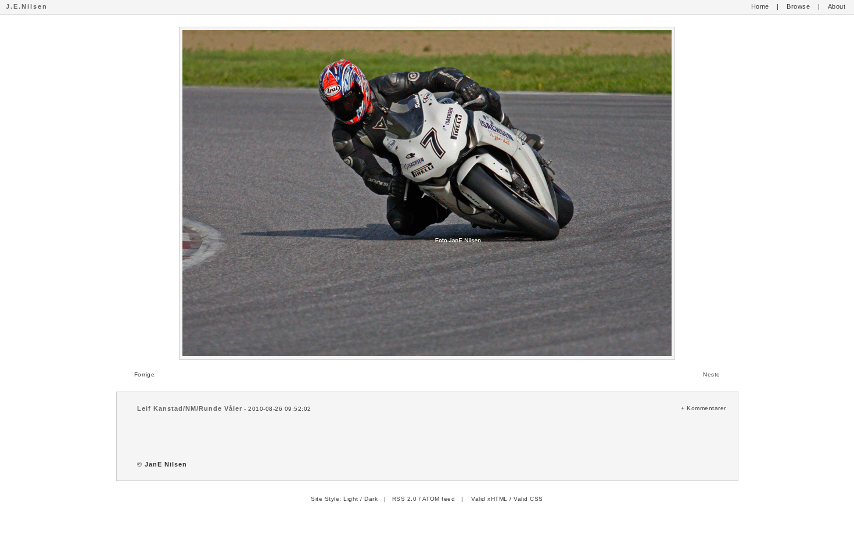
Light (350, 499)
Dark (371, 499)
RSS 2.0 (404, 499)
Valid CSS (528, 499)
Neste (711, 374)
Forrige (144, 374)
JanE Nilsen (166, 464)
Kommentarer (706, 408)
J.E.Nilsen (27, 6)
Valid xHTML (489, 499)
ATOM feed (438, 499)
